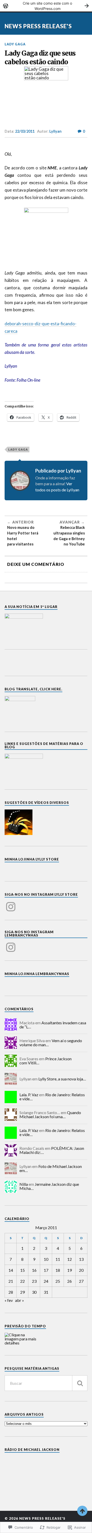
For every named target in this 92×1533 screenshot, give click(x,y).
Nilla (23, 1184)
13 (81, 1259)
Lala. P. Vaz (28, 1094)
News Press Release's (38, 26)
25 (57, 1281)
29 (22, 1292)
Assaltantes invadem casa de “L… (52, 1024)
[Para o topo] (82, 1511)
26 (69, 1281)
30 (34, 1292)
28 (10, 1292)
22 (22, 1281)
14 (10, 1270)
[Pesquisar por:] (46, 1383)
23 (34, 1281)
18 (57, 1270)
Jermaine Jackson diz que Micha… (49, 1186)
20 (81, 1270)
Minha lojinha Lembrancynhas (37, 974)
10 (46, 1259)
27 (81, 1281)
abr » (19, 1300)
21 (10, 1281)
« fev (9, 1300)
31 (46, 1292)
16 (34, 1270)
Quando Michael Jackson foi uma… (50, 1114)
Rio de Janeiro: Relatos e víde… (52, 1096)
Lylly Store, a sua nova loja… (62, 1078)
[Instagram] (11, 904)
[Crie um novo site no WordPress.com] (46, 5)
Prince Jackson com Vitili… (45, 1060)
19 (69, 1270)
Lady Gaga (15, 44)
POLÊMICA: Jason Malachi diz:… (51, 1150)
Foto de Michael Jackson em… (50, 1168)
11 (57, 1259)
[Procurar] (79, 1383)
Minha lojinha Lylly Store (32, 859)
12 (69, 1259)
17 (46, 1270)
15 (22, 1270)
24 (46, 1281)
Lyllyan (55, 131)
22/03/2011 (24, 131)
